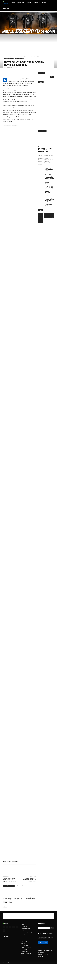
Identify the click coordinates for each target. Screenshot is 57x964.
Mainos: (41, 82)
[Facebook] (4, 73)
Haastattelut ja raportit (11, 56)
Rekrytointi (24, 941)
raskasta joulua (15, 861)
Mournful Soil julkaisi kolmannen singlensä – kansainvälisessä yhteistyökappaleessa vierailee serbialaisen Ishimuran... (49, 178)
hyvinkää (8, 861)
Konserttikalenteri (26, 928)
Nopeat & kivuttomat (27, 947)
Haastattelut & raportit (39, 2)
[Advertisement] (28, 22)
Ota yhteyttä (41, 952)
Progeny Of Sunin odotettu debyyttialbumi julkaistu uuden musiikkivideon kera (29, 880)
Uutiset (13, 2)
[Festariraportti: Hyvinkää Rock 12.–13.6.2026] (19, 892)
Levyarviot (28, 2)
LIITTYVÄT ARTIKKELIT (9, 886)
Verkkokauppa (25, 939)
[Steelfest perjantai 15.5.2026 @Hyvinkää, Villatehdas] (31, 892)
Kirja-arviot (24, 949)
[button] (52, 2)
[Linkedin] (17, 73)
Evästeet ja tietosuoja (43, 954)
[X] (7, 73)
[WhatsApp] (13, 73)
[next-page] (6, 907)
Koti (5, 56)
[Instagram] (7, 927)
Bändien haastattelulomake (28, 937)
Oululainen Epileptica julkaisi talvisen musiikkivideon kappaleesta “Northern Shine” (9, 880)
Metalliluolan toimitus (42, 153)
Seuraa (46, 213)
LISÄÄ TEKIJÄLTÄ (19, 886)
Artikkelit (6, 8)
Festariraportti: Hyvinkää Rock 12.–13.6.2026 (18, 898)
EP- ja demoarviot (26, 945)
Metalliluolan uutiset (19, 58)
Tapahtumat (25, 926)
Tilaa (41, 218)
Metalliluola (20, 2)
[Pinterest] (10, 73)
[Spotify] (13, 927)
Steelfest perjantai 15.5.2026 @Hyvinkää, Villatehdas (30, 898)
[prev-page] (4, 907)
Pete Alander (9, 67)
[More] (29, 73)
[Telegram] (23, 73)
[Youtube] (4, 930)
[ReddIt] (20, 73)
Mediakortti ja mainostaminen (45, 950)
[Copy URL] (26, 73)
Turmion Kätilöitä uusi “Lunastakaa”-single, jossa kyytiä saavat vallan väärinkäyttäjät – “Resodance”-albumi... (49, 190)
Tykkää (40, 213)
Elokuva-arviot (25, 951)
